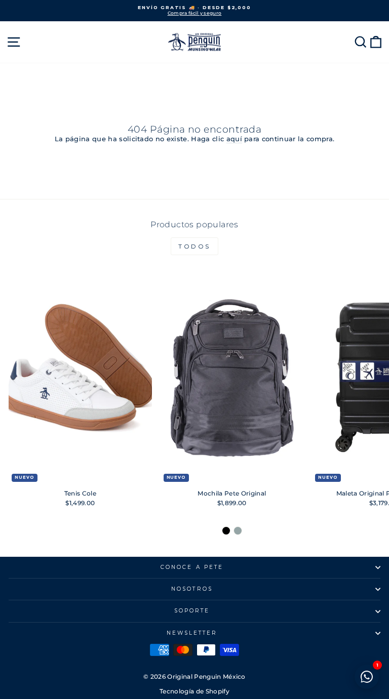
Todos (194, 246)
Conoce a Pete (192, 567)
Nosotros (192, 589)
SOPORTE (192, 610)
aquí (234, 139)
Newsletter (192, 633)
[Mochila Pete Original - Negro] (226, 530)
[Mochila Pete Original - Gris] (238, 530)
